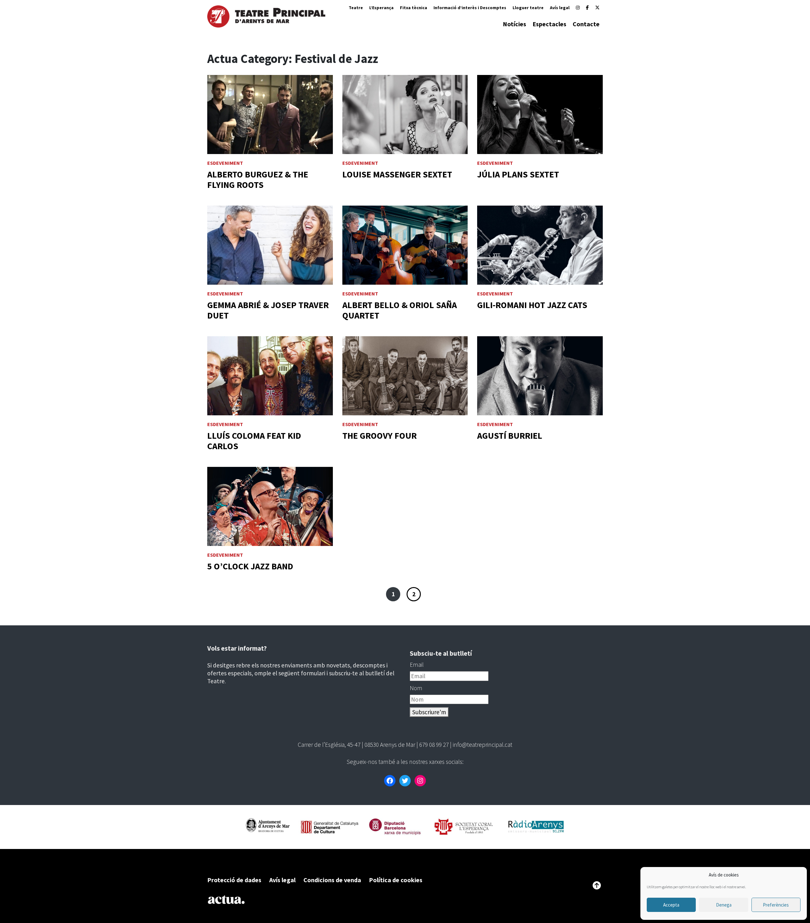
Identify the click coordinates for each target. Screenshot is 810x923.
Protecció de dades (234, 880)
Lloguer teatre (528, 7)
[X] (597, 7)
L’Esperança (381, 7)
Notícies (514, 24)
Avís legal (560, 7)
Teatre (356, 7)
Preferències (776, 905)
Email (417, 664)
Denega (724, 905)
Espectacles (549, 24)
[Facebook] (587, 7)
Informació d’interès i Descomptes (469, 7)
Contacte (586, 24)
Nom (416, 688)
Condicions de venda (332, 880)
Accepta (671, 905)
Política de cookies (395, 880)
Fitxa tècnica (413, 7)
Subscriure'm (429, 712)
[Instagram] (578, 7)
